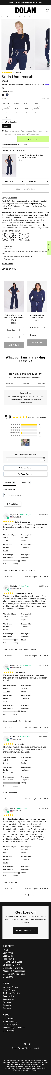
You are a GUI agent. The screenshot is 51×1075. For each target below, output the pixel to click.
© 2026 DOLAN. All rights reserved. (25, 1048)
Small (36, 103)
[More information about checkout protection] (25, 145)
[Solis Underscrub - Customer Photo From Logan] (25, 442)
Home (3, 16)
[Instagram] (25, 1043)
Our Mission (8, 1019)
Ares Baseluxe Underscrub (37, 316)
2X (6, 113)
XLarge (26, 108)
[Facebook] (21, 1043)
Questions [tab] (23, 482)
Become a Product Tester (14, 974)
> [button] (33, 895)
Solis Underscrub (10, 570)
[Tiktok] (29, 1043)
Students (7, 1002)
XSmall (26, 103)
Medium (6, 108)
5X (36, 113)
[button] (41, 577)
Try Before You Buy (11, 993)
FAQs (5, 950)
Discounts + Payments (13, 968)
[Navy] (7, 94)
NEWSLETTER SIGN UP (25, 931)
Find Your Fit (8, 959)
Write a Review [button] (26, 468)
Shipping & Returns (9, 198)
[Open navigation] (4, 10)
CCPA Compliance (11, 1025)
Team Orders (8, 999)
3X (16, 113)
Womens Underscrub (13, 16)
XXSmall (16, 103)
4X (26, 113)
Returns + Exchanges (12, 962)
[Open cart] (47, 10)
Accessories (8, 996)
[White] (11, 94)
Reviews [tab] (8, 482)
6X (6, 118)
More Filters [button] (13, 504)
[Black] (3, 94)
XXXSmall (6, 103)
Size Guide (8, 956)
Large (16, 108)
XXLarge (36, 108)
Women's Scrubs (10, 987)
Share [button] (9, 577)
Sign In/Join (8, 953)
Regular (6, 126)
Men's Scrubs (9, 990)
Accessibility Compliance (14, 1028)
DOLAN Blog (8, 1031)
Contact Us (8, 977)
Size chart (45, 98)
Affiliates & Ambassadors (14, 971)
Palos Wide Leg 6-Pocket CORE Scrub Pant (30, 156)
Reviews (7, 1008)
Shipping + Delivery (11, 965)
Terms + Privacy (10, 1022)
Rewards (7, 1005)
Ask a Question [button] (26, 474)
